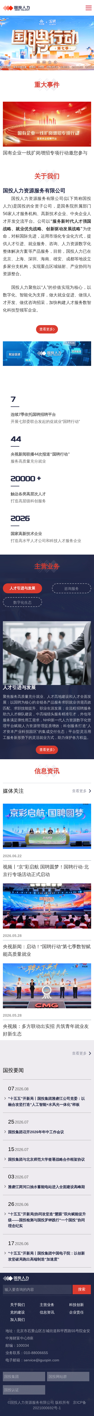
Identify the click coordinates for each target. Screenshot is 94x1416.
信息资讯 (47, 1312)
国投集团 (11, 1376)
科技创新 (76, 1305)
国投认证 (11, 1390)
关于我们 (17, 1305)
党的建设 (17, 1312)
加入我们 (17, 1319)
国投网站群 (58, 1376)
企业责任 (76, 1312)
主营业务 (47, 1305)
